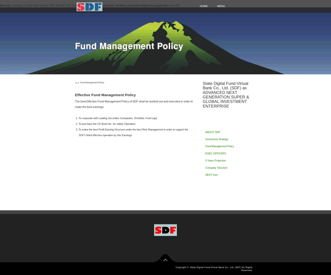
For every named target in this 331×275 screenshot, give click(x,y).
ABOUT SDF (212, 132)
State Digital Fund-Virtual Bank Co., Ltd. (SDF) (215, 267)
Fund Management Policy (219, 146)
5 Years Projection (215, 160)
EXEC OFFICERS (215, 153)
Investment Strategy (216, 139)
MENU (231, 6)
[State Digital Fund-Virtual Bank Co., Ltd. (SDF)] (89, 6)
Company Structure (216, 167)
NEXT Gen (211, 174)
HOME (205, 6)
